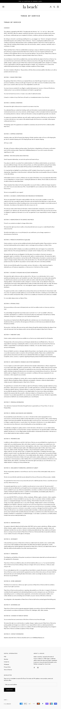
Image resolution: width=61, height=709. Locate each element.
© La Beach (7, 703)
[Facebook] (34, 667)
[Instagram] (37, 667)
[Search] (54, 7)
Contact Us (6, 662)
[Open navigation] (3, 6)
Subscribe (9, 690)
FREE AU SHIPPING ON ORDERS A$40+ (30, 1)
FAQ (5, 656)
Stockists (6, 659)
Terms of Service (8, 669)
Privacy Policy (7, 407)
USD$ (5, 699)
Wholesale (6, 664)
